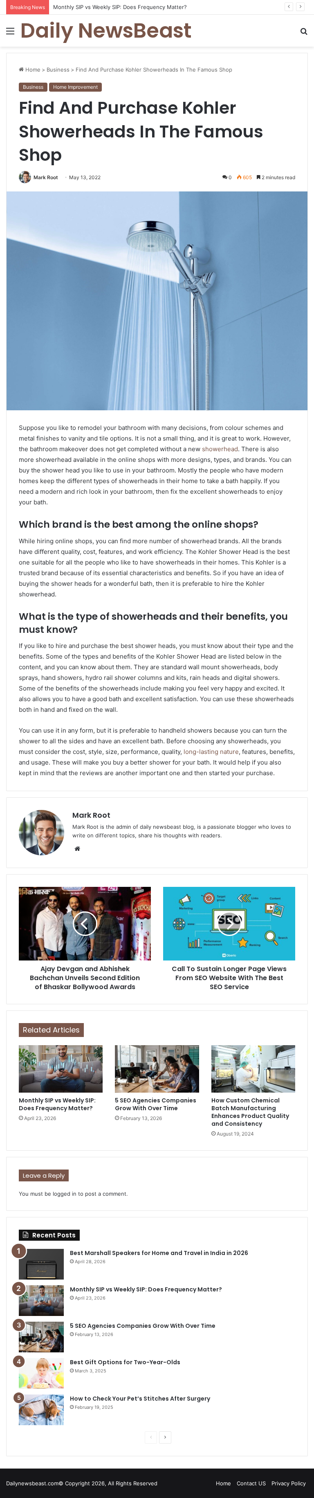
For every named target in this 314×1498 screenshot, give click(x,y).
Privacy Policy (288, 1483)
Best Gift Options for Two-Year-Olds (125, 1362)
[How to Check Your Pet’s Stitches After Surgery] (41, 1410)
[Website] (77, 849)
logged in (64, 1193)
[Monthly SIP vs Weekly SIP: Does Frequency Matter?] (61, 1069)
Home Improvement (75, 87)
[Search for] (304, 34)
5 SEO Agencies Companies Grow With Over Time (155, 1104)
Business (58, 69)
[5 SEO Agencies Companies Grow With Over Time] (157, 1069)
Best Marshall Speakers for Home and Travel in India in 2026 (159, 1253)
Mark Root (46, 177)
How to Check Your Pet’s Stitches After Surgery (140, 1399)
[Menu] (10, 34)
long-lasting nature (210, 752)
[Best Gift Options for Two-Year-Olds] (41, 1373)
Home (32, 69)
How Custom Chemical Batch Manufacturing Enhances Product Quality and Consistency (250, 1112)
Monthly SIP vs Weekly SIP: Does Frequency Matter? (57, 1104)
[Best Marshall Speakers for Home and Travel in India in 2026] (41, 1264)
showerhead (220, 449)
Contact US (251, 1483)
